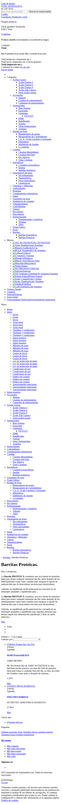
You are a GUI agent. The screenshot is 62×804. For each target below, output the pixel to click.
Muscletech (30, 263)
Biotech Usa (31, 248)
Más (3, 622)
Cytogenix (29, 255)
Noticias (14, 294)
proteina (42, 732)
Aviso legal (18, 322)
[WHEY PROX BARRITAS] (21, 686)
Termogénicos (24, 178)
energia (49, 732)
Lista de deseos (8, 3)
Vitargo (16, 209)
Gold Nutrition (35, 286)
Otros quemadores (26, 180)
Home (10, 309)
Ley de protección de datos (25, 361)
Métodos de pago (20, 345)
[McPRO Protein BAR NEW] (21, 644)
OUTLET (28, 116)
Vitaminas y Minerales (23, 186)
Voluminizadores (20, 204)
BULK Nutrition (38, 250)
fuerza (35, 732)
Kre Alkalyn (24, 157)
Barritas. (16, 232)
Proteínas (17, 191)
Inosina (21, 167)
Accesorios (18, 95)
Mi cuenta (6, 740)
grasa (13, 734)
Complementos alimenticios (25, 193)
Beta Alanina (24, 108)
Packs (15, 230)
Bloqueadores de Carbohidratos (32, 136)
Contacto (11, 292)
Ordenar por (6, 639)
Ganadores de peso (21, 198)
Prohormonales (19, 217)
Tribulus (22, 222)
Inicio (9, 312)
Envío (15, 314)
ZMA (21, 224)
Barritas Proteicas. (26, 237)
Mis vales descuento (16, 748)
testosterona (28, 734)
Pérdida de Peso (20, 131)
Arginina (22, 129)
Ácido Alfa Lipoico (27, 90)
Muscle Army (33, 261)
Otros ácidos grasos (27, 92)
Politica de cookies (21, 376)
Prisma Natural (35, 276)
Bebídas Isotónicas (26, 170)
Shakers (22, 98)
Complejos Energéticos (29, 165)
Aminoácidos (19, 105)
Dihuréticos (23, 142)
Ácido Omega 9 (25, 87)
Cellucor (27, 253)
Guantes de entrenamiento (30, 100)
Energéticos (18, 162)
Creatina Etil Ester (26, 154)
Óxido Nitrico (19, 227)
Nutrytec (27, 271)
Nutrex (24, 266)
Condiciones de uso (22, 369)
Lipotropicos (24, 183)
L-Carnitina (23, 147)
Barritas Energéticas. (27, 235)
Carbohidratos (19, 206)
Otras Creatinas (25, 160)
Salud (15, 196)
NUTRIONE (33, 268)
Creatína (16, 149)
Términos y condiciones (23, 330)
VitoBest (27, 284)
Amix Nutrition (36, 245)
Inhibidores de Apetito (28, 144)
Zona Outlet (12, 297)
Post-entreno (18, 214)
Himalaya (28, 258)
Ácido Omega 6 (25, 85)
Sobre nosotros (19, 338)
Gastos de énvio (20, 353)
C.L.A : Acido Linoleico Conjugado (34, 139)
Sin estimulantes (25, 175)
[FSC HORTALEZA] (11, 6)
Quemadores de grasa (22, 173)
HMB (21, 118)
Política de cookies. (10, 800)
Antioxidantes (19, 188)
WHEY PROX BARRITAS (17, 697)
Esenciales (23, 111)
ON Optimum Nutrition (47, 274)
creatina (19, 734)
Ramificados (24, 121)
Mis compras (13, 746)
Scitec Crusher (35, 279)
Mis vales (11, 756)
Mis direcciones (14, 751)
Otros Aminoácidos (27, 126)
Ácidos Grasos (19, 79)
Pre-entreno (18, 211)
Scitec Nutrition (36, 281)
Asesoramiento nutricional (31, 299)
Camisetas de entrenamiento (31, 103)
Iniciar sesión (7, 69)
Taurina (21, 123)
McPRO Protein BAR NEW (18, 655)
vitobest (5, 732)
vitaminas (5, 734)
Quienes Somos (14, 289)
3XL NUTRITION (41, 242)
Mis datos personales (16, 754)
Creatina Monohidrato (28, 152)
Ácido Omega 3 (25, 82)
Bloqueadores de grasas (29, 134)
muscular (13, 732)
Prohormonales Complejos (30, 219)
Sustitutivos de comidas (23, 201)
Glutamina (23, 113)
